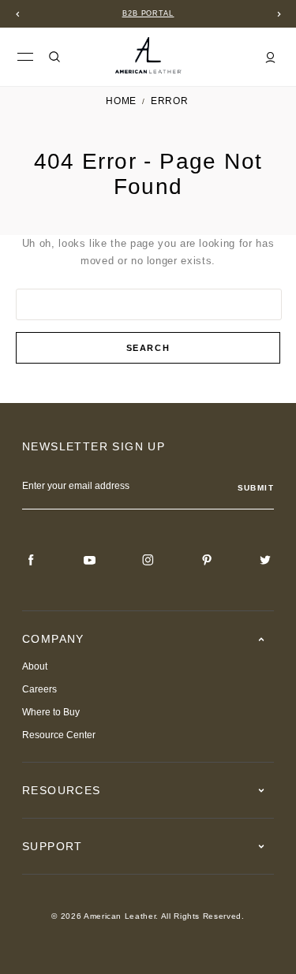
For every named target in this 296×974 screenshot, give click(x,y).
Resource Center (59, 735)
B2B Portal (148, 13)
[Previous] (17, 14)
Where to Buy (51, 712)
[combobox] (149, 304)
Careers (39, 689)
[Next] (278, 14)
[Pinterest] (207, 560)
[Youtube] (90, 560)
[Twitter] (265, 560)
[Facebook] (32, 560)
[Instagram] (148, 560)
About (34, 666)
